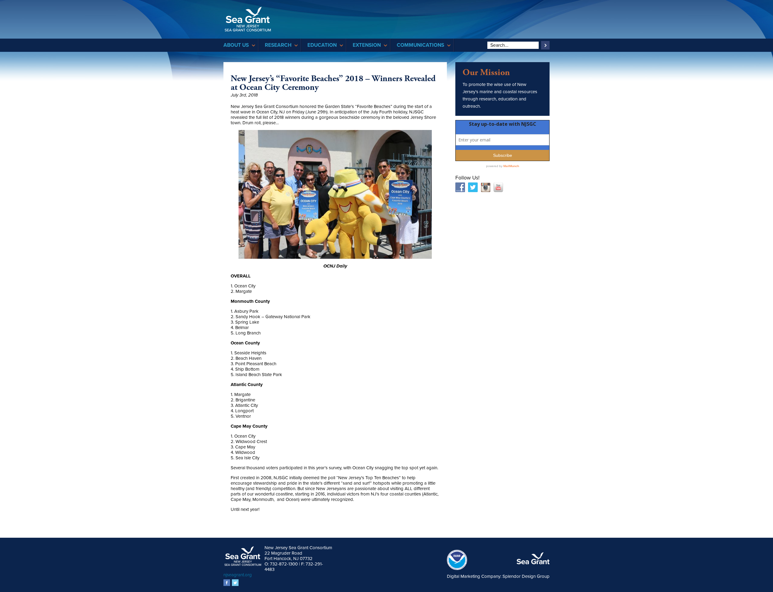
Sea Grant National (533, 558)
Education (322, 45)
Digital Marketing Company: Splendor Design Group (498, 576)
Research (278, 45)
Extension (367, 45)
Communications (420, 45)
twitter (235, 582)
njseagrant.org (237, 575)
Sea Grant (247, 19)
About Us (236, 45)
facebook (226, 582)
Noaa (460, 560)
